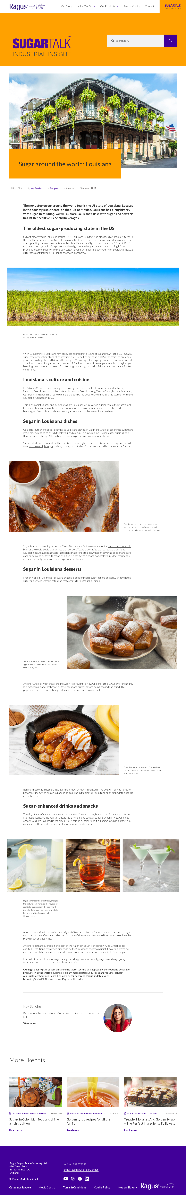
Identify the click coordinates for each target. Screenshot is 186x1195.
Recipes (54, 188)
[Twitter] (73, 1179)
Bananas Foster (32, 789)
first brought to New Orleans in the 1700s (92, 683)
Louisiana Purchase (34, 397)
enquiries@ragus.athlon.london (81, 1169)
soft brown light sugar (41, 446)
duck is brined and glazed (75, 443)
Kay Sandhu (36, 188)
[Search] (170, 41)
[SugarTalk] (173, 6)
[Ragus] (14, 7)
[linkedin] (87, 1179)
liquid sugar (119, 952)
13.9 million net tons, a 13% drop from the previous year (77, 358)
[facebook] (80, 1179)
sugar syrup (124, 820)
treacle (58, 555)
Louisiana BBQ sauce (35, 552)
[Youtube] (66, 1179)
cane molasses (90, 436)
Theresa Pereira (29, 1113)
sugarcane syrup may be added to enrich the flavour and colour (78, 431)
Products (100, 1113)
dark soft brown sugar (52, 686)
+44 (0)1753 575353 (75, 1164)
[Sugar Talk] (42, 50)
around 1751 (65, 236)
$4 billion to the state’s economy (67, 252)
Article (16, 1113)
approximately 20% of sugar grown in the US (97, 353)
